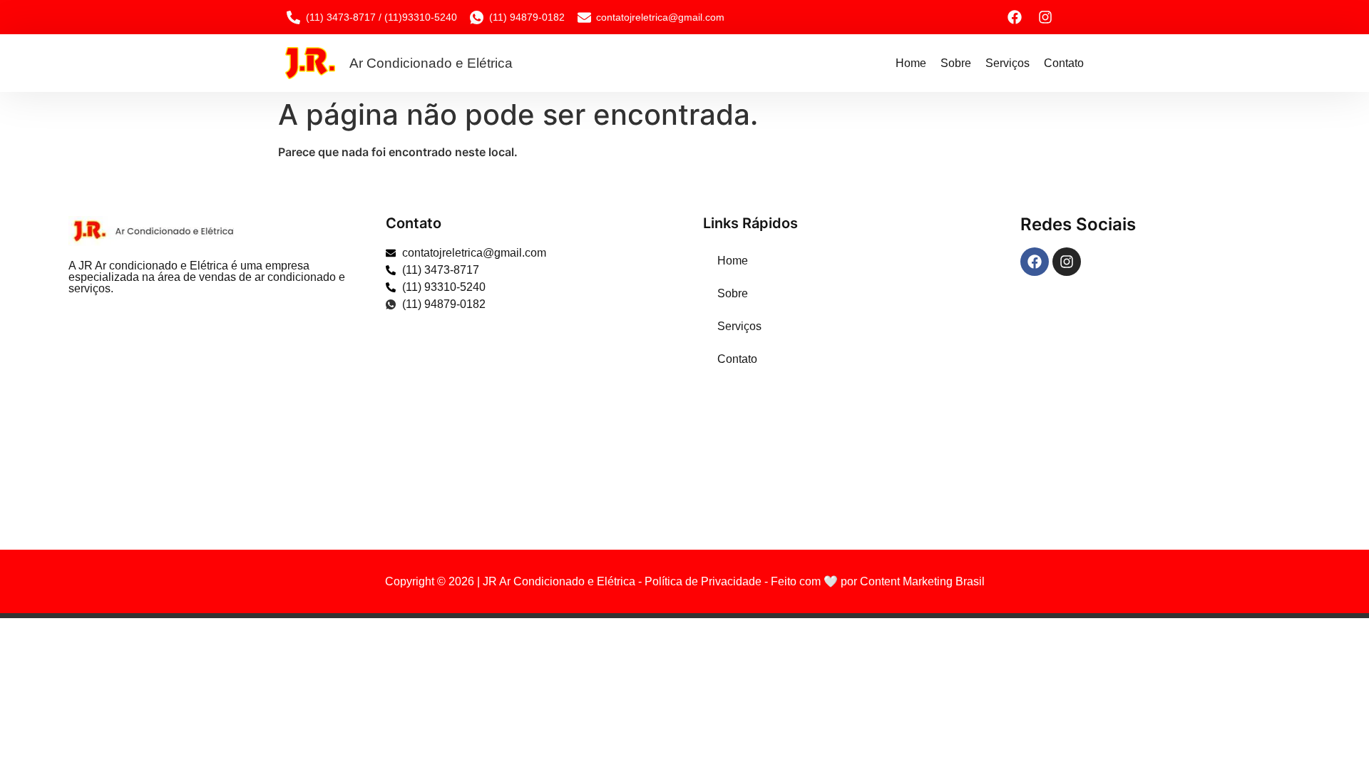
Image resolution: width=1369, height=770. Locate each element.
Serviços (1007, 63)
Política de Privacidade (703, 581)
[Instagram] (1045, 17)
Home (911, 63)
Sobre (955, 63)
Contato (1064, 63)
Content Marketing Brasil (922, 581)
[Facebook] (1015, 17)
